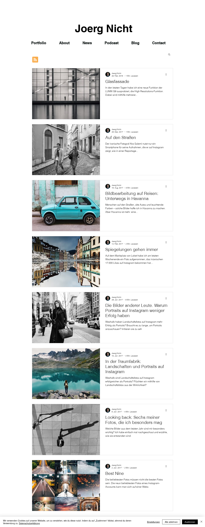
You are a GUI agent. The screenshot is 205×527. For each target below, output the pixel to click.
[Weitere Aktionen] (167, 74)
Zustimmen (190, 521)
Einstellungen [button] (153, 521)
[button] (169, 54)
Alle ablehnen (171, 521)
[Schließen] (201, 522)
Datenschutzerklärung (29, 523)
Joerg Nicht (103, 28)
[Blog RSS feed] (35, 60)
